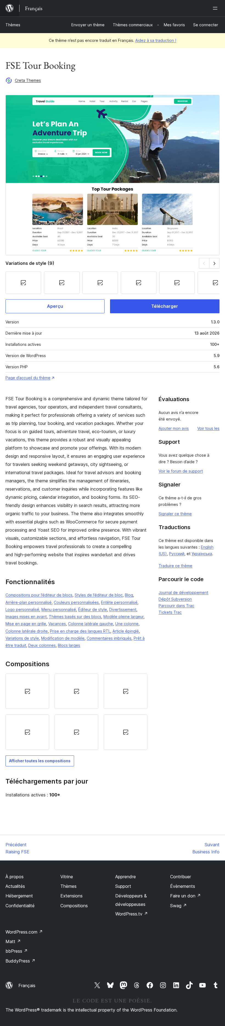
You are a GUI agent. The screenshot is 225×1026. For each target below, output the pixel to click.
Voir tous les (208, 428)
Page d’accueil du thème (27, 377)
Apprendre (125, 876)
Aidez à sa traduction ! (155, 40)
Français (26, 985)
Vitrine (66, 876)
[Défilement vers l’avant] (214, 263)
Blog (129, 595)
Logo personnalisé (22, 609)
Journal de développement (183, 592)
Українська (202, 553)
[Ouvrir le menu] (216, 8)
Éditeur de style (92, 609)
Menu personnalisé (58, 609)
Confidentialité (20, 905)
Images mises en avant (26, 616)
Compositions (74, 905)
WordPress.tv (131, 914)
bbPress (16, 951)
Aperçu (55, 306)
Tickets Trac (170, 612)
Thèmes (12, 24)
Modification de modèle (63, 638)
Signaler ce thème (175, 513)
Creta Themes (28, 80)
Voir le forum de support (181, 471)
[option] (27, 691)
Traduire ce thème (175, 565)
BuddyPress (20, 961)
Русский (176, 553)
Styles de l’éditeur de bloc (99, 595)
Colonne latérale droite (26, 631)
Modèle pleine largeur (123, 616)
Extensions (71, 896)
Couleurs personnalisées (76, 602)
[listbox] (76, 712)
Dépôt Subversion (175, 599)
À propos (14, 876)
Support (123, 886)
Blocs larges (69, 645)
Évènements (182, 886)
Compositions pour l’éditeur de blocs (38, 595)
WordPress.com (24, 932)
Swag (178, 905)
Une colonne (127, 623)
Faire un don (185, 896)
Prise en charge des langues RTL (80, 631)
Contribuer (180, 876)
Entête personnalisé (119, 602)
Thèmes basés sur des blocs (75, 616)
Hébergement (19, 896)
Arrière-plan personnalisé (28, 602)
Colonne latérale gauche (90, 623)
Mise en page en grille (25, 623)
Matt (13, 941)
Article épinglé (126, 631)
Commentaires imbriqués (109, 638)
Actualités (15, 886)
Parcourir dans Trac (176, 605)
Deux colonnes (42, 645)
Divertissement (122, 609)
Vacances (57, 623)
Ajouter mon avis (174, 428)
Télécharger (164, 306)
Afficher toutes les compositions (40, 760)
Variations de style (22, 638)
